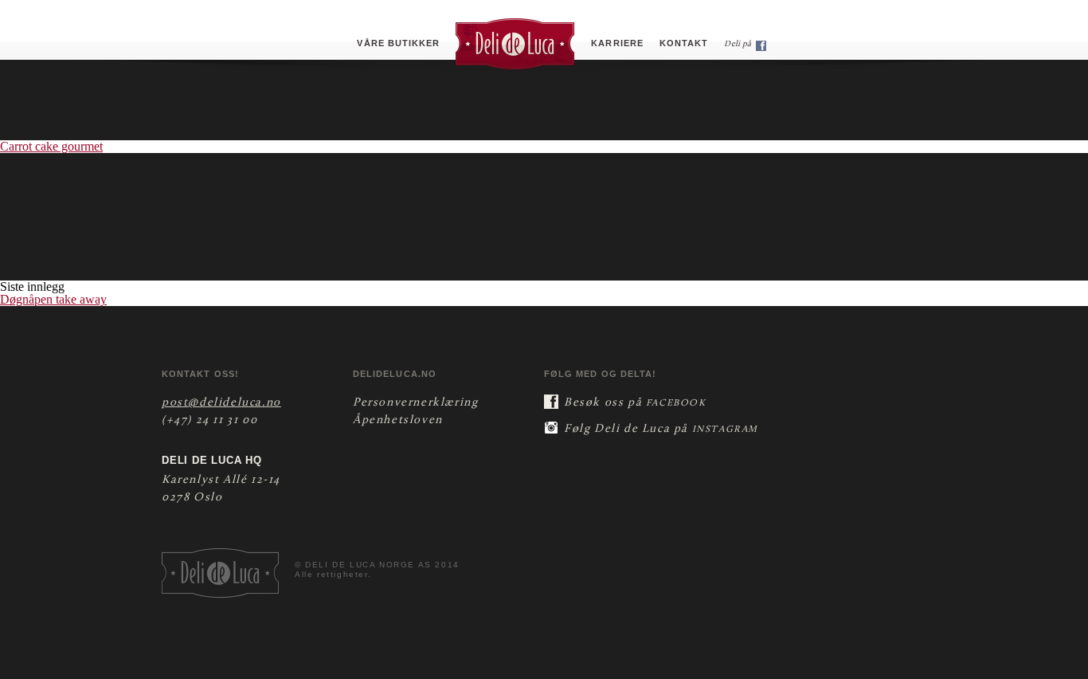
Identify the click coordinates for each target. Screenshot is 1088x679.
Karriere (617, 43)
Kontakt (683, 43)
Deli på (738, 44)
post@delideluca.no (221, 403)
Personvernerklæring (415, 403)
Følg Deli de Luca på (661, 429)
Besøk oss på (635, 403)
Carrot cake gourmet (51, 146)
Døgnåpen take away (53, 299)
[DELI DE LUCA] (515, 43)
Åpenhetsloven (398, 420)
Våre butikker (398, 43)
